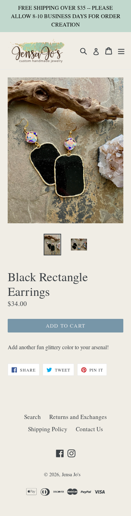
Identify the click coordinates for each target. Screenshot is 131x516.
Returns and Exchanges (78, 417)
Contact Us (89, 429)
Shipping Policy (47, 429)
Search (32, 417)
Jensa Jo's (71, 474)
